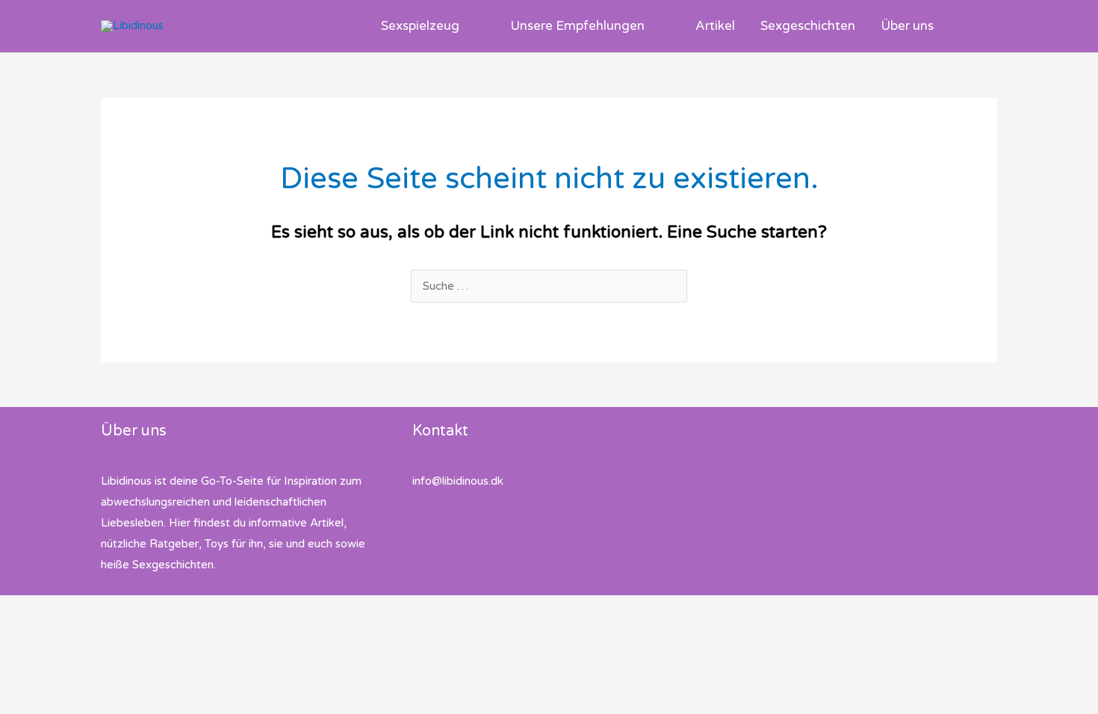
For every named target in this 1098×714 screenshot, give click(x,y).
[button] (465, 26)
